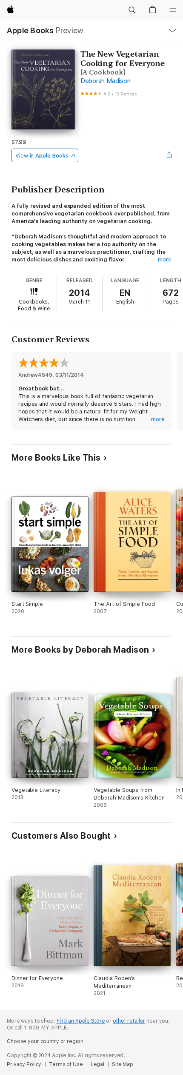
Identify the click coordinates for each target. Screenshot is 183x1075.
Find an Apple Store (81, 1021)
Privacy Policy (24, 1064)
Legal (97, 1064)
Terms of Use (66, 1064)
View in (42, 155)
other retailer (129, 1021)
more (165, 259)
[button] (132, 10)
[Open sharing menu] (169, 155)
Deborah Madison (105, 81)
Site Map (122, 1064)
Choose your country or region (45, 1041)
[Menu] (173, 10)
